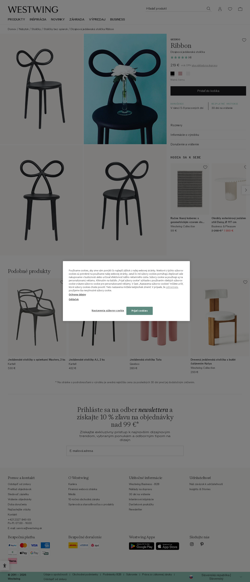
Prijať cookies (139, 310)
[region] (126, 291)
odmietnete (172, 287)
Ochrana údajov (77, 294)
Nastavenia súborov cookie (108, 310)
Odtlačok (74, 299)
